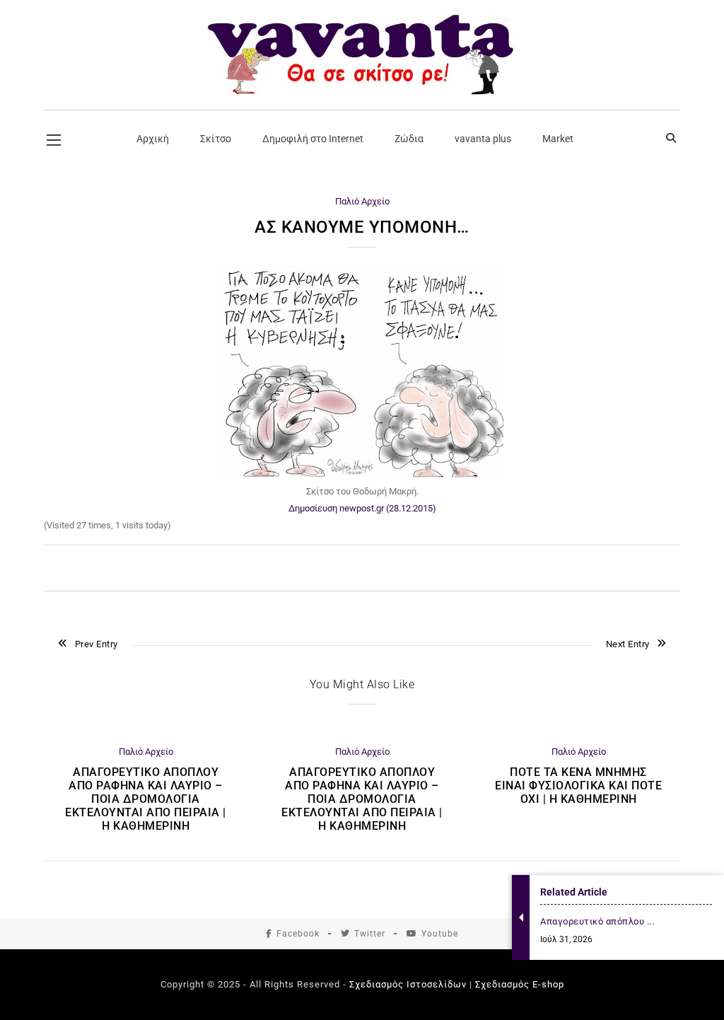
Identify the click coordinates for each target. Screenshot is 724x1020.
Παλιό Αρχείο (362, 201)
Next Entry (628, 644)
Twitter (369, 934)
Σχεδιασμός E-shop (519, 984)
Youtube (439, 934)
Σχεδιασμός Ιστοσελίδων (408, 984)
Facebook (298, 934)
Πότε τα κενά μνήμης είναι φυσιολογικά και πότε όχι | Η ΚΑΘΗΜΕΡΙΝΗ (578, 785)
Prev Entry (96, 644)
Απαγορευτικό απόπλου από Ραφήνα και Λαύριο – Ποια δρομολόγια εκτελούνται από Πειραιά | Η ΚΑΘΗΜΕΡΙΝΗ (145, 799)
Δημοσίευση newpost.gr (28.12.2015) (362, 508)
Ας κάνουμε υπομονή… (362, 227)
